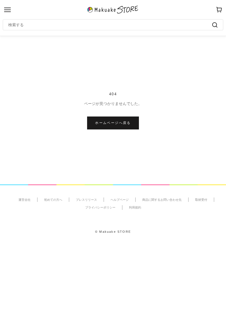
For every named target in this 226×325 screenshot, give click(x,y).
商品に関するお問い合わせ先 (162, 199)
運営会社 (24, 199)
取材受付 (201, 199)
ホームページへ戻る (113, 123)
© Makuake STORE (113, 231)
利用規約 (135, 207)
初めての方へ (53, 199)
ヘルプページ (120, 199)
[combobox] (110, 24)
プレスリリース (86, 199)
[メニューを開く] (7, 9)
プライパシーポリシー (100, 207)
